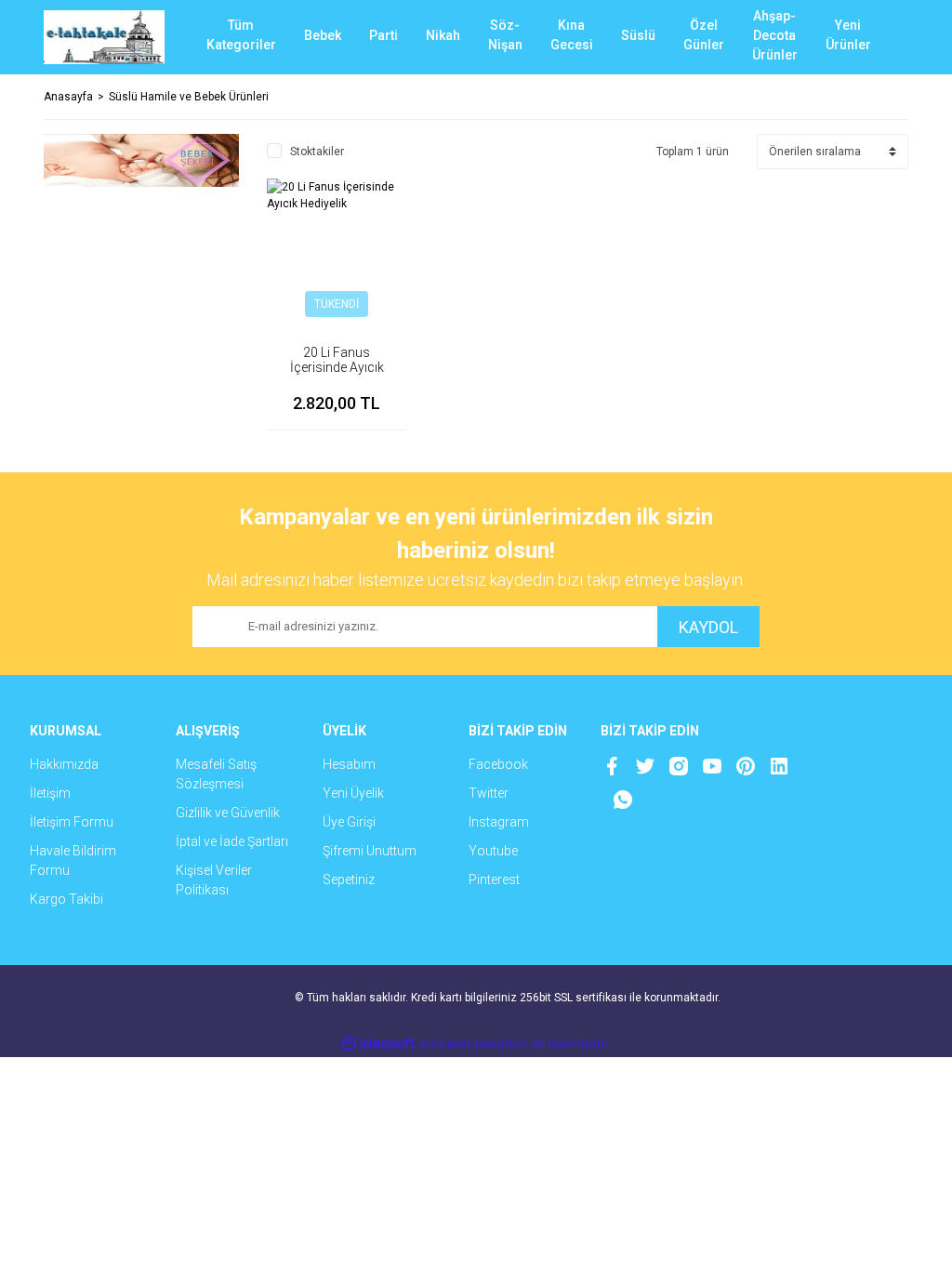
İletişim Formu (71, 821)
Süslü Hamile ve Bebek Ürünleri (189, 96)
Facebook (498, 764)
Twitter (489, 793)
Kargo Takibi (66, 899)
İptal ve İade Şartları (232, 841)
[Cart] (880, 37)
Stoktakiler (317, 151)
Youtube (493, 850)
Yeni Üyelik (353, 793)
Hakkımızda (64, 764)
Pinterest (494, 879)
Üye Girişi (349, 821)
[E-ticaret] (473, 1044)
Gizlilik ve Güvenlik (228, 812)
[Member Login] (825, 37)
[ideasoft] (378, 1043)
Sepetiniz (349, 879)
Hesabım (349, 764)
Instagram (499, 821)
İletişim (50, 793)
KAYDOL (708, 627)
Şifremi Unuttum (369, 850)
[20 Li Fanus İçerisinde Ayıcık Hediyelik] (336, 248)
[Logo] (104, 37)
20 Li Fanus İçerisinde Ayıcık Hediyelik (337, 367)
